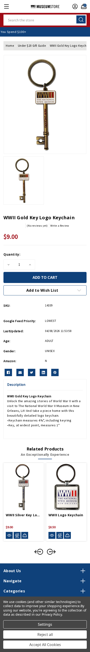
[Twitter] (31, 372)
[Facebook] (8, 372)
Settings (45, 624)
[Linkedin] (43, 372)
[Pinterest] (55, 372)
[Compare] (17, 535)
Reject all (45, 634)
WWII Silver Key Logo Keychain (24, 515)
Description (16, 384)
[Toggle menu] (6, 6)
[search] (81, 19)
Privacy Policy (52, 614)
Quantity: (11, 254)
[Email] (20, 372)
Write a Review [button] (59, 225)
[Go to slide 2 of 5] (51, 551)
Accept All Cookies (45, 644)
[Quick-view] (9, 535)
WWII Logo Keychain (65, 515)
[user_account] (74, 6)
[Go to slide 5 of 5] (38, 551)
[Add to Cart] (24, 535)
